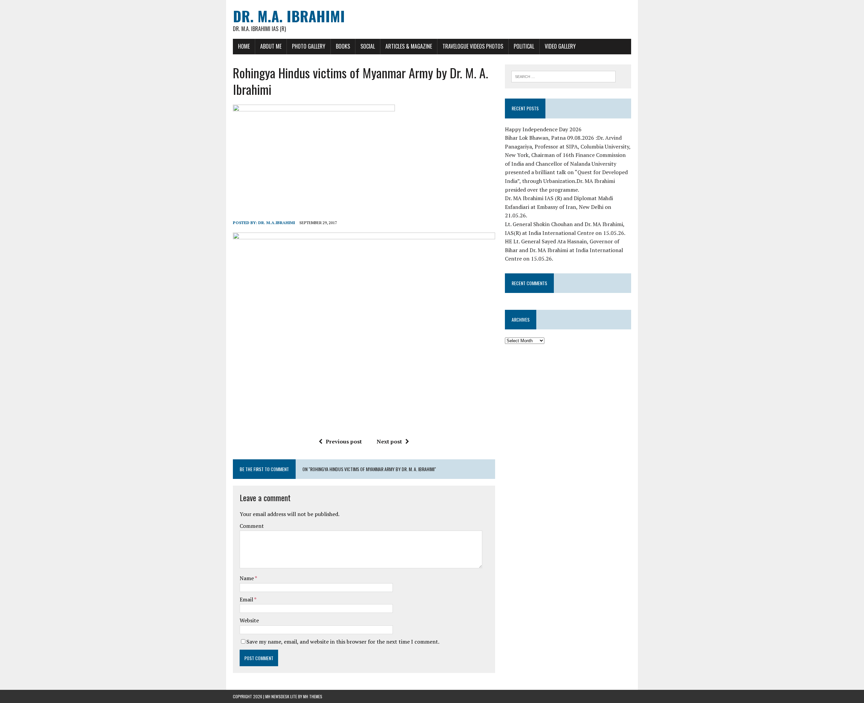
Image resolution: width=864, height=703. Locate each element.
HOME (244, 46)
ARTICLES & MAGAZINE (408, 46)
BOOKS (343, 46)
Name (247, 578)
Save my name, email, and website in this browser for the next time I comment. (342, 641)
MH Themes (312, 696)
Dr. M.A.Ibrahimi (276, 222)
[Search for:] (563, 76)
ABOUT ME (270, 46)
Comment (252, 526)
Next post (389, 441)
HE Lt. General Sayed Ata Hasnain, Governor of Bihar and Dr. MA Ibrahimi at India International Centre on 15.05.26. (564, 250)
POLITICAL (524, 46)
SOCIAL (367, 46)
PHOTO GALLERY (308, 46)
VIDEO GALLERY (560, 46)
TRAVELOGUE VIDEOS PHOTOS (472, 46)
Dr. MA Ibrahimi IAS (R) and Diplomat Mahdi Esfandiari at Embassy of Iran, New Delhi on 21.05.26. (559, 206)
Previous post (344, 441)
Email (247, 599)
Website (249, 620)
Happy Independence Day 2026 (543, 129)
